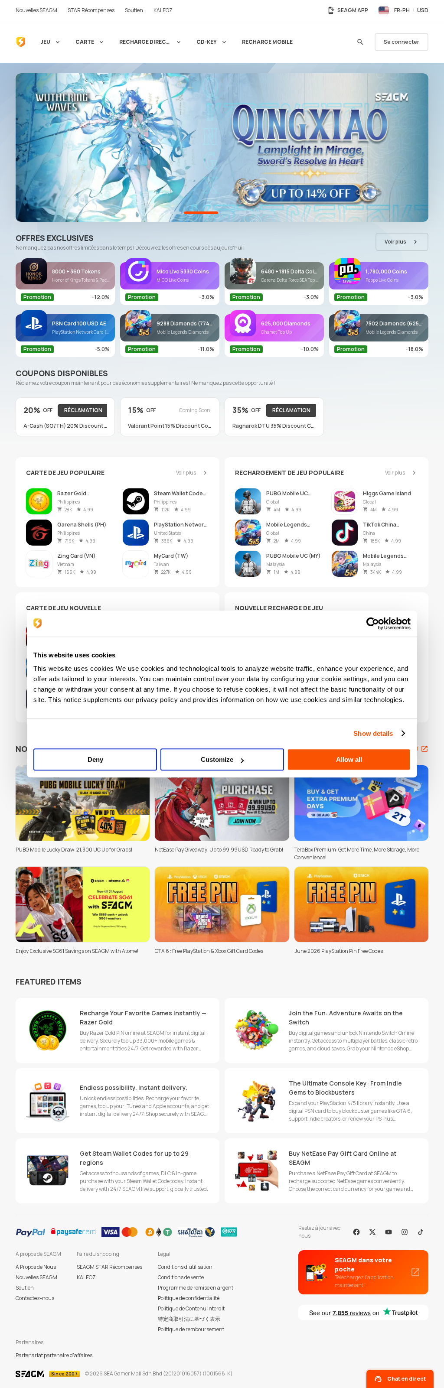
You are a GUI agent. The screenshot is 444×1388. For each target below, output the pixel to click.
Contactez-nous (35, 1298)
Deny (95, 759)
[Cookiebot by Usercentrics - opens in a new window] (373, 623)
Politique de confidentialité (188, 1298)
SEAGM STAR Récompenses (109, 1267)
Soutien (25, 1287)
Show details (373, 733)
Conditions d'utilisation (185, 1267)
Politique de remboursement (191, 1329)
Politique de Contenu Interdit (191, 1308)
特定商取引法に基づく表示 (189, 1319)
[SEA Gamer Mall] (21, 42)
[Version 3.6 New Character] (222, 147)
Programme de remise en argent (195, 1287)
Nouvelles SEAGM (36, 1277)
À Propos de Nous (36, 1267)
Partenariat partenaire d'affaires (54, 1355)
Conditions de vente (181, 1277)
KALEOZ (86, 1277)
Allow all (349, 759)
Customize (217, 759)
